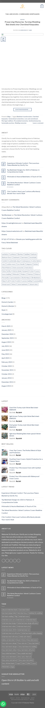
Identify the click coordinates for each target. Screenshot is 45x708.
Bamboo (20, 254)
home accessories (18, 267)
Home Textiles (6, 271)
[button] (3, 704)
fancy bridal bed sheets (9, 653)
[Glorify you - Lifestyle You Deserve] (22, 6)
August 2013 (6, 386)
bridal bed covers (24, 616)
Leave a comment (38, 123)
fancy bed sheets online (9, 650)
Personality (5, 278)
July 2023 (5, 346)
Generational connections (16, 119)
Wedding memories (20, 123)
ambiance (13, 254)
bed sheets (25, 257)
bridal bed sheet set (24, 630)
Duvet (18, 640)
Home (18, 698)
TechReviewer (7, 215)
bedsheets (17, 257)
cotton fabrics (36, 261)
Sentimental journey (35, 121)
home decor (28, 267)
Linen (31, 271)
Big (16, 616)
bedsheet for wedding (35, 613)
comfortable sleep (14, 261)
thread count (6, 284)
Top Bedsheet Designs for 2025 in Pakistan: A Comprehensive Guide (23, 171)
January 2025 (6, 330)
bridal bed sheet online (9, 626)
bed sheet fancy (22, 613)
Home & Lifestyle (8, 306)
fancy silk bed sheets (8, 663)
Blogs (23, 19)
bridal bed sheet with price (10, 636)
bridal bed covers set (8, 620)
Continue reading (22, 109)
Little (28, 663)
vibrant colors (34, 284)
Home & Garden (7, 302)
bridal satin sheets (25, 636)
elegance (29, 264)
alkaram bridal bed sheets (10, 610)
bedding (27, 254)
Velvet (14, 284)
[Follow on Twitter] (11, 560)
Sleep (3, 281)
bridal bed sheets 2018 (9, 630)
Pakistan (30, 274)
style (13, 281)
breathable (33, 257)
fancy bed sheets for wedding (27, 646)
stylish (18, 281)
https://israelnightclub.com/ (12, 223)
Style (3, 310)
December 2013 (7, 382)
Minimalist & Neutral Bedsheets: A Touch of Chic (24, 177)
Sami (30, 30)
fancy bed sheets (34, 643)
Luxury (37, 271)
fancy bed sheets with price (26, 650)
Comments (10, 187)
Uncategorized (7, 314)
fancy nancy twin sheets (26, 660)
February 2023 (7, 362)
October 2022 (7, 366)
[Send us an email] (15, 560)
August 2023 (6, 342)
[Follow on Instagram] (7, 560)
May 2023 (5, 354)
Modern (23, 274)
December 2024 (7, 334)
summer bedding (27, 281)
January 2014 (6, 378)
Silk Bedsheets (36, 278)
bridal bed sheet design (9, 623)
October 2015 (7, 374)
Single (12, 667)
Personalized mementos (21, 121)
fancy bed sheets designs (9, 646)
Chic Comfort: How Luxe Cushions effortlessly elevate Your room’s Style (23, 192)
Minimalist (16, 274)
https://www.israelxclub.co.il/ (12, 231)
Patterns (37, 274)
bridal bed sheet (31, 620)
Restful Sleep (26, 278)
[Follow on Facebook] (3, 560)
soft (8, 281)
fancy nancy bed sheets (9, 657)
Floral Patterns (6, 267)
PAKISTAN (5, 667)
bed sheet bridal (24, 610)
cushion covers (11, 264)
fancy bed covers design (9, 643)
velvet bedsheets (22, 284)
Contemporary (26, 261)
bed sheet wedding (7, 616)
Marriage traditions (7, 121)
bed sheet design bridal (9, 613)
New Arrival (25, 698)
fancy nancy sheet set (24, 657)
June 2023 (5, 350)
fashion (36, 264)
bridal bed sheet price (23, 626)
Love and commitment (31, 119)
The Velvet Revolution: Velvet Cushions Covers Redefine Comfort (24, 184)
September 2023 (8, 338)
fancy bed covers (32, 640)
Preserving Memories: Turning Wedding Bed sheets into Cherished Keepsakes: (22, 23)
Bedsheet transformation (24, 116)
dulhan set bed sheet (8, 640)
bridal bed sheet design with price (28, 623)
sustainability (38, 281)
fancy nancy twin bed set (9, 660)
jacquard (25, 271)
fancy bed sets (22, 643)
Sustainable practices (8, 123)
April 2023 (5, 358)
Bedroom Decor (7, 257)
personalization (15, 278)
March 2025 (6, 326)
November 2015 (7, 370)
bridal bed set (20, 620)
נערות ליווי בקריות (8, 239)
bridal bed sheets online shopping (32, 633)
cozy (3, 264)
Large (18, 663)
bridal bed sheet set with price (11, 633)
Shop (32, 698)
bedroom (34, 254)
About (12, 698)
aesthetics (5, 254)
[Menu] (3, 6)
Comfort (4, 261)
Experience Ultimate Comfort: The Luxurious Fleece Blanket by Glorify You (23, 164)
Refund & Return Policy (20, 699)
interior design (17, 271)
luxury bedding (6, 274)
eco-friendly (21, 264)
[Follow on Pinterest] (18, 560)
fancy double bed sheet (25, 653)
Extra (23, 640)
